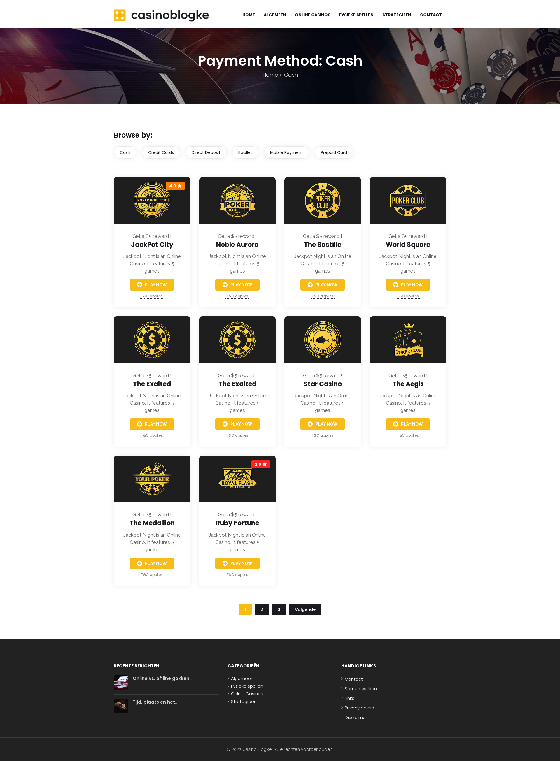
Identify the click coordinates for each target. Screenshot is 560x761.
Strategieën (396, 15)
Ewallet (245, 152)
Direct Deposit (206, 152)
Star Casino (323, 384)
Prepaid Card (334, 152)
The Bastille (322, 244)
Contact (431, 15)
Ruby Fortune (237, 523)
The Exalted (152, 384)
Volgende (305, 609)
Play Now (156, 284)
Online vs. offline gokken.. (162, 678)
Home (248, 15)
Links (349, 698)
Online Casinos (312, 15)
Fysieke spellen (356, 15)
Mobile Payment (286, 152)
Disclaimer (356, 717)
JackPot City (152, 244)
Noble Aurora (237, 244)
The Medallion (152, 523)
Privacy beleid (359, 708)
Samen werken (361, 689)
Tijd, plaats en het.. (155, 702)
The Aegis (408, 384)
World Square (408, 244)
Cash (125, 152)
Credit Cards (161, 152)
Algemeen (275, 15)
